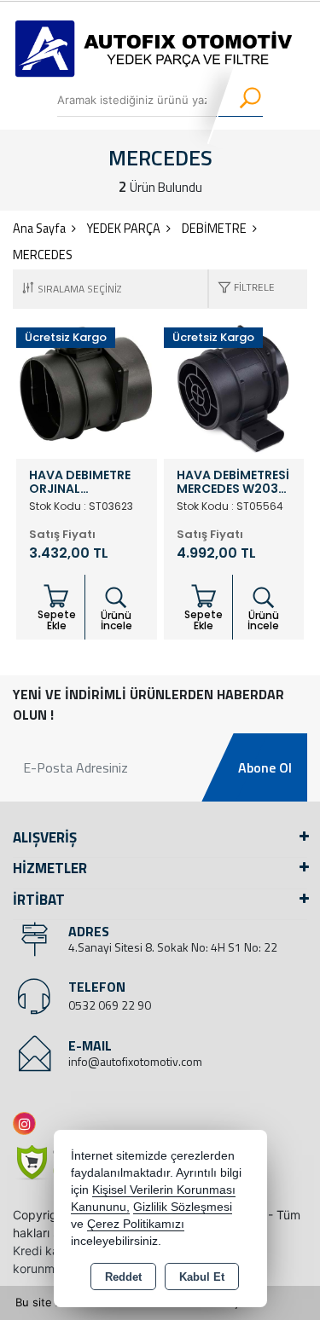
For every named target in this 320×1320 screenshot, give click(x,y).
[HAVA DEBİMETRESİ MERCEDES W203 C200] (234, 387)
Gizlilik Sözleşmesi (182, 1207)
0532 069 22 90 (109, 1005)
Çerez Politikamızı (135, 1224)
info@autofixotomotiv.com (135, 1061)
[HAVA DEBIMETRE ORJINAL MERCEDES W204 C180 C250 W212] (86, 387)
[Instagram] (28, 1123)
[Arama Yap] (239, 100)
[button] (242, 288)
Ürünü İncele (116, 620)
